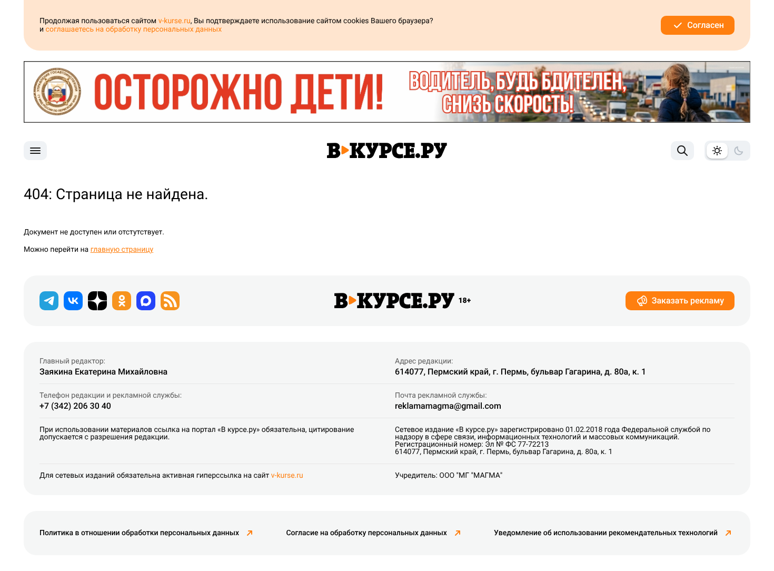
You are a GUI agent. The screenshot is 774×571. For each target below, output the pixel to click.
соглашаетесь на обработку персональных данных (134, 29)
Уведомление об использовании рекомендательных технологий (606, 533)
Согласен (705, 25)
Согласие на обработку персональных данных (366, 533)
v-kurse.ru (174, 21)
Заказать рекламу (688, 301)
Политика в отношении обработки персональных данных (139, 533)
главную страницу (122, 249)
